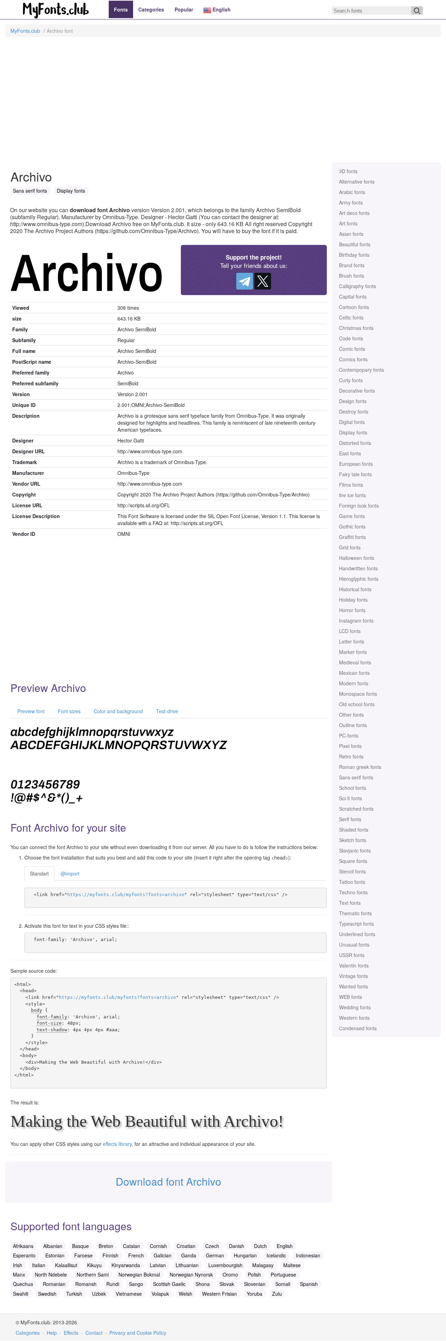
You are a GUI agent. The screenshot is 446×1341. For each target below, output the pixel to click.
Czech (212, 1245)
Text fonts (350, 902)
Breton (106, 1245)
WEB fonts (350, 996)
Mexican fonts (354, 672)
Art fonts (348, 223)
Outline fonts (353, 725)
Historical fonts (355, 589)
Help (52, 1332)
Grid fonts (350, 547)
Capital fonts (353, 296)
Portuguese (283, 1274)
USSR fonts (351, 954)
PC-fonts (348, 735)
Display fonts (353, 432)
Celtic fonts (351, 317)
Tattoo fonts (352, 881)
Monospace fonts (358, 693)
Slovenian (255, 1283)
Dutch (260, 1245)
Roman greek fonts (360, 766)
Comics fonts (353, 359)
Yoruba (254, 1293)
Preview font (30, 711)
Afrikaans (23, 1245)
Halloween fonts (356, 557)
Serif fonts (350, 819)
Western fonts (354, 1017)
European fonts (356, 463)
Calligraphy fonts (357, 286)
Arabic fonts (352, 191)
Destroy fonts (353, 411)
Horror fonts (352, 610)
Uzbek (99, 1293)
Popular (184, 9)
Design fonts (353, 401)
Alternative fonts (357, 181)
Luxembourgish (225, 1265)
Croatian (186, 1245)
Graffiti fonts (352, 536)
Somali (282, 1283)
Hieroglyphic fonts (358, 578)
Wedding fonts (355, 1007)
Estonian (54, 1255)
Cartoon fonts (354, 306)
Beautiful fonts (354, 244)
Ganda (188, 1255)
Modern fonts (353, 683)
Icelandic (276, 1255)
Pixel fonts (350, 745)
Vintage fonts (353, 975)
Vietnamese (129, 1293)
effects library (117, 1143)
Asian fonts (351, 233)
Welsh (185, 1293)
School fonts (352, 787)
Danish (236, 1245)
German (215, 1255)
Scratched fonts (356, 808)
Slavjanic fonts (355, 850)
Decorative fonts (357, 390)
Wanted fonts (353, 986)
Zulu (277, 1293)
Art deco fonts (354, 212)
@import (70, 873)
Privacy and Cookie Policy (137, 1332)
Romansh (86, 1283)
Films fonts (351, 484)
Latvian (158, 1265)
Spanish (309, 1283)
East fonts (350, 453)
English (221, 9)
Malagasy (263, 1265)
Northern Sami (93, 1274)
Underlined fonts (357, 934)
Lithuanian (187, 1265)
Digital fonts (352, 421)
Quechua (23, 1283)
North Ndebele (51, 1274)
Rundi (112, 1283)
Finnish (110, 1255)
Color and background (117, 711)
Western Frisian (219, 1293)
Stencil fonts (352, 871)
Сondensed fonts (358, 1028)
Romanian (54, 1283)
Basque (80, 1245)
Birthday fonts (354, 254)
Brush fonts (351, 275)
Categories (151, 9)
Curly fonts (351, 380)
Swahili (20, 1293)
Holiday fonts (353, 599)
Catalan (131, 1245)
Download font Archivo (168, 1181)
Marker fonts (353, 651)
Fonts (121, 9)
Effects (71, 1332)
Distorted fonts (355, 442)
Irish (17, 1265)
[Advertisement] (223, 103)
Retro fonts (351, 756)
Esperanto (24, 1255)
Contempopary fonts (361, 369)
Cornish (158, 1245)
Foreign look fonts (359, 505)
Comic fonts (352, 348)
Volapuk (160, 1293)
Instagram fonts (356, 620)
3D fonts (348, 171)
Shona (202, 1283)
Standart (39, 873)
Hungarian (245, 1255)
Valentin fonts (354, 965)
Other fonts (351, 714)
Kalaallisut (66, 1265)
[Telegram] (244, 281)
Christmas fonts (356, 327)
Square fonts (353, 860)
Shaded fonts (353, 829)
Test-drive (166, 711)
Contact (93, 1332)
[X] (262, 281)
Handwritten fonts (358, 568)
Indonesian (308, 1255)
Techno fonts (353, 892)
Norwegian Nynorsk (191, 1274)
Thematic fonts (355, 913)
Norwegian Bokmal (139, 1274)
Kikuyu (94, 1265)
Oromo (230, 1274)
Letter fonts (351, 641)
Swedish (47, 1293)
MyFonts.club (25, 30)
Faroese (83, 1255)
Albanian (52, 1245)
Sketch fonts (352, 840)
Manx (19, 1274)
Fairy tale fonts (355, 474)
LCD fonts (350, 630)
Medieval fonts (355, 662)
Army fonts (351, 202)
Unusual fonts (354, 944)
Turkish (74, 1293)
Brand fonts (351, 265)
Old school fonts (357, 704)
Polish (254, 1274)
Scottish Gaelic (169, 1283)
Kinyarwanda (126, 1265)
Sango (136, 1283)
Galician (162, 1255)
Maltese (292, 1265)
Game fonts (352, 515)
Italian (38, 1265)
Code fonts (351, 338)
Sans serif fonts (356, 777)
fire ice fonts (352, 495)
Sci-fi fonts (350, 798)
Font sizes (68, 711)
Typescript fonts (356, 923)
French (136, 1255)
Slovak (227, 1283)
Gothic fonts (352, 526)
